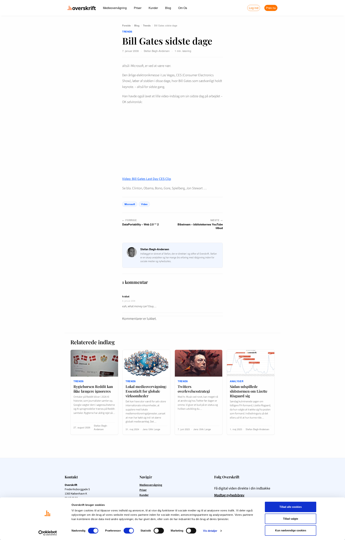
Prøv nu (271, 8)
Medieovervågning (115, 8)
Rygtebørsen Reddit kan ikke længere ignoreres (93, 388)
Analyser (236, 381)
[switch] (129, 531)
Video (144, 204)
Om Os (182, 8)
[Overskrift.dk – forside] (82, 8)
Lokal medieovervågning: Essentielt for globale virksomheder (146, 391)
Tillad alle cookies (290, 506)
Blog (168, 8)
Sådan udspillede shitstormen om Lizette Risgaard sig (248, 391)
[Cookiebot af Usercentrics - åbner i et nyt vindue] (47, 533)
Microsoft (130, 204)
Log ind (253, 8)
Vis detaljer (210, 530)
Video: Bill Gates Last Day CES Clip (146, 179)
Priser (137, 8)
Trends (147, 25)
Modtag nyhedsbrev (229, 495)
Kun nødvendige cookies (290, 530)
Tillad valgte (290, 518)
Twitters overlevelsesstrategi (194, 388)
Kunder (153, 8)
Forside (126, 25)
